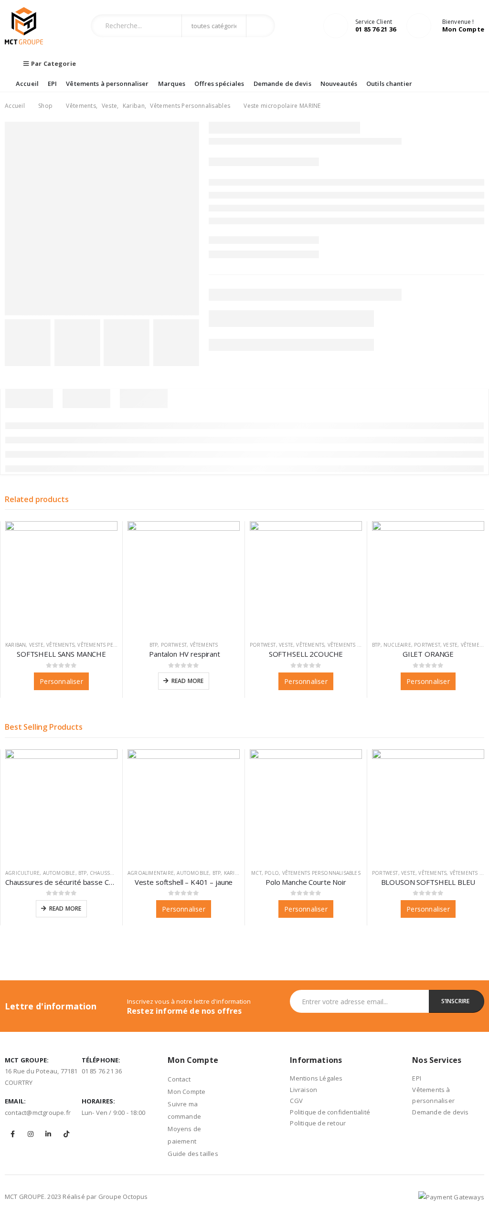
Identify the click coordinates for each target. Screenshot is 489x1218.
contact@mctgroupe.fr (38, 1112)
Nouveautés (338, 83)
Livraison (303, 1089)
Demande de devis (282, 83)
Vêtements (60, 644)
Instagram (30, 1134)
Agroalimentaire (151, 873)
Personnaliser (61, 681)
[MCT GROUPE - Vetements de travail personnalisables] (24, 25)
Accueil (27, 83)
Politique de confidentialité (330, 1112)
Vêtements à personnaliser (107, 83)
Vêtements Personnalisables (116, 644)
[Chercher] (260, 25)
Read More (187, 681)
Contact (179, 1079)
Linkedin (48, 1134)
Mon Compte (186, 1091)
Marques (172, 83)
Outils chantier (389, 83)
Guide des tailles (193, 1153)
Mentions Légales (316, 1078)
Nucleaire (397, 644)
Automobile (59, 873)
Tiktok (66, 1134)
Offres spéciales (219, 83)
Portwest (174, 644)
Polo (272, 873)
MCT (256, 873)
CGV (296, 1100)
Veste (36, 644)
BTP (153, 644)
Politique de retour (318, 1123)
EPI (52, 83)
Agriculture (22, 873)
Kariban (15, 644)
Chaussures (106, 873)
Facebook (13, 1134)
